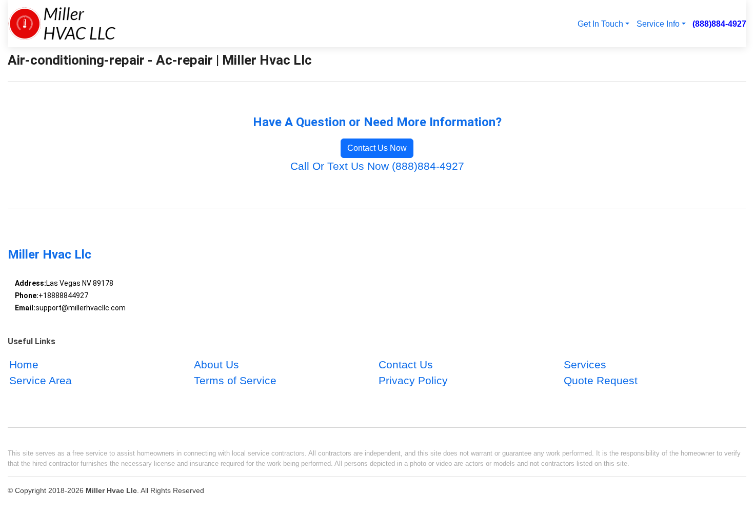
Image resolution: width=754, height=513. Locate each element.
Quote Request (601, 380)
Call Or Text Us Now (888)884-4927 (377, 166)
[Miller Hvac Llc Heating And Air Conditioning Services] (62, 23)
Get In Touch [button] (600, 23)
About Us (216, 364)
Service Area (40, 380)
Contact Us (406, 364)
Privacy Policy (413, 380)
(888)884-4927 (719, 23)
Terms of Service (235, 380)
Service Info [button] (658, 23)
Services (585, 364)
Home (23, 364)
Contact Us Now (377, 148)
